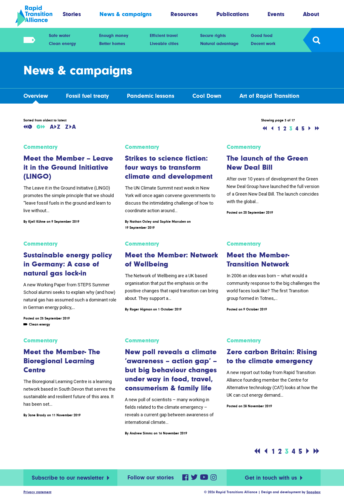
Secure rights (213, 35)
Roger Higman (141, 309)
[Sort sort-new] (41, 127)
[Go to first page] (264, 128)
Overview (35, 96)
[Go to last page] (317, 128)
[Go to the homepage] (38, 16)
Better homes (112, 43)
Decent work (263, 43)
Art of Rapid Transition (269, 96)
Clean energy (62, 43)
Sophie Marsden (173, 221)
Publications (232, 14)
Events (276, 14)
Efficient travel (164, 35)
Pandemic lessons (150, 96)
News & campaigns (125, 14)
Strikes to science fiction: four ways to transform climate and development (169, 167)
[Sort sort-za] (70, 127)
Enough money (113, 35)
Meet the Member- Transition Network (258, 259)
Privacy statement (37, 492)
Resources (184, 14)
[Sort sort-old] (27, 127)
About (311, 14)
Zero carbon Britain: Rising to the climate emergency (272, 356)
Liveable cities (164, 43)
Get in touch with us (272, 477)
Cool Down (206, 96)
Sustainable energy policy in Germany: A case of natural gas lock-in (67, 264)
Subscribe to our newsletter (69, 477)
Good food (261, 35)
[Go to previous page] (272, 128)
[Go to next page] (309, 128)
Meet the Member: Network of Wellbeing (171, 259)
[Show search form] (316, 40)
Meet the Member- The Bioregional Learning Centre (61, 360)
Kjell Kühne (37, 221)
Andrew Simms (141, 433)
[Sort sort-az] (55, 127)
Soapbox (313, 492)
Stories (72, 14)
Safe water (59, 35)
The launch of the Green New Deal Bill (267, 162)
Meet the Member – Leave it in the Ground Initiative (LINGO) (68, 167)
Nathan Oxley (141, 221)
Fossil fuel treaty (87, 96)
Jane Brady (37, 415)
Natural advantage (219, 43)
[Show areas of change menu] (27, 40)
